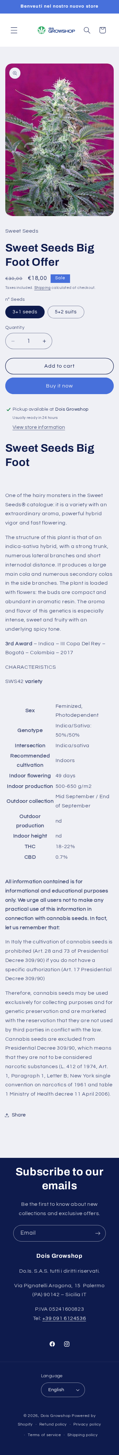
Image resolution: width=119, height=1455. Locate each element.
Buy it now (59, 385)
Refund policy (53, 1424)
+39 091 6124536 (64, 1318)
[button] (13, 30)
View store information (39, 427)
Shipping (42, 288)
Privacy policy (87, 1424)
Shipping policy (82, 1435)
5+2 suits (66, 311)
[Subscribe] (97, 1233)
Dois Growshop (56, 1416)
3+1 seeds (25, 311)
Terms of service (44, 1435)
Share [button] (19, 1115)
